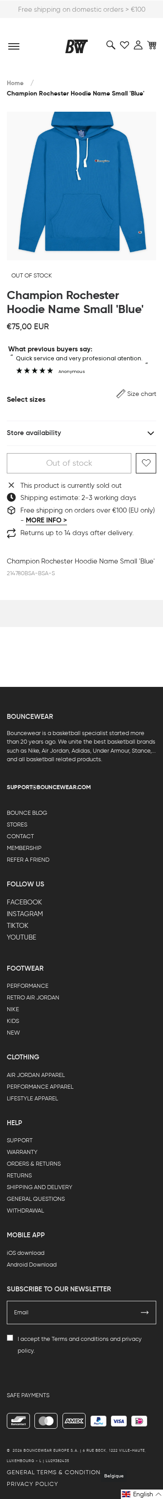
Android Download (32, 1264)
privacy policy (32, 1484)
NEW (13, 1032)
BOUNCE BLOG (27, 812)
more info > (46, 520)
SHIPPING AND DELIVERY (39, 1187)
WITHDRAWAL (25, 1210)
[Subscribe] (145, 1312)
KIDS (13, 1021)
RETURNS (19, 1175)
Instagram (25, 914)
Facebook (24, 902)
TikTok (18, 926)
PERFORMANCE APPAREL (40, 1086)
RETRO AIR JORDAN (33, 997)
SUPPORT (20, 1140)
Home (15, 83)
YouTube (21, 937)
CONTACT (20, 836)
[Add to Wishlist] (146, 463)
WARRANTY (22, 1152)
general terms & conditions (55, 1472)
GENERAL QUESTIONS (36, 1198)
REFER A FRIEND (28, 859)
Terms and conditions (80, 1338)
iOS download (25, 1252)
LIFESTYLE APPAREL (32, 1098)
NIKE (13, 1009)
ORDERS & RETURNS (34, 1163)
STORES (17, 824)
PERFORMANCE (27, 985)
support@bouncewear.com (49, 787)
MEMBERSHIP (24, 848)
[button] (136, 394)
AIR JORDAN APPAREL (36, 1075)
